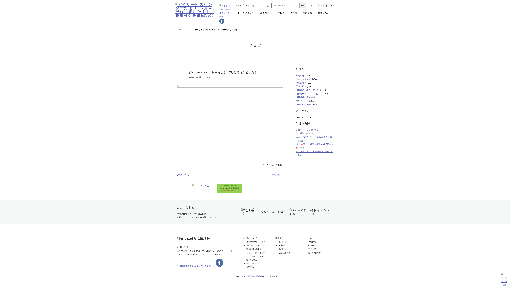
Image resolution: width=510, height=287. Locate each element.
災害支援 (250, 267)
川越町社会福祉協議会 (306, 97)
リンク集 (264, 5)
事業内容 (264, 13)
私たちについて (246, 13)
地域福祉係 (301, 83)
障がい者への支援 (253, 249)
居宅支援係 (301, 86)
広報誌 (293, 13)
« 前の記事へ (183, 175)
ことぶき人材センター (255, 256)
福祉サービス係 (303, 101)
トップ (240, 5)
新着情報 (279, 238)
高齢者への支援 (253, 245)
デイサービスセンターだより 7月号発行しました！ (223, 72)
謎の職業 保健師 (304, 133)
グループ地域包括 (304, 79)
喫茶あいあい (252, 260)
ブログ (281, 13)
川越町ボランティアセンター (309, 94)
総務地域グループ (304, 104)
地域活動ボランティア (255, 242)
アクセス (252, 5)
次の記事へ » (277, 175)
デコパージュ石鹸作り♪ (307, 130)
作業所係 (300, 76)
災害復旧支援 (284, 253)
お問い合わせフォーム (320, 212)
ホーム (180, 30)
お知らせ (283, 242)
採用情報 (307, 13)
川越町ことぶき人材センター (309, 90)
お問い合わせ (325, 13)
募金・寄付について (254, 263)
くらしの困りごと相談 (255, 253)
